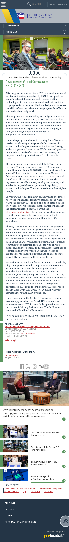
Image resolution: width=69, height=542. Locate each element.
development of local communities (19, 489)
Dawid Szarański (27, 334)
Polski (52, 4)
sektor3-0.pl (10, 340)
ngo (24, 491)
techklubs (48, 491)
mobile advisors (11, 491)
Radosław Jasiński (13, 355)
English (62, 4)
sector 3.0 (35, 491)
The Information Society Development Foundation (27, 326)
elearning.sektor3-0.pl (18, 212)
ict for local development (51, 489)
